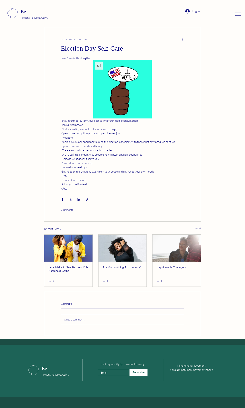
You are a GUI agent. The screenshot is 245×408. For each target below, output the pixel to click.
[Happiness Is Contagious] (176, 248)
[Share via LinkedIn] (78, 199)
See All (197, 228)
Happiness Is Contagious (171, 267)
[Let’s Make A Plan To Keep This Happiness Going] (68, 248)
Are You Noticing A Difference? (122, 267)
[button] (238, 14)
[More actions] (182, 39)
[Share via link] (86, 199)
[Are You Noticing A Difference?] (122, 248)
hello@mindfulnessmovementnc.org (191, 369)
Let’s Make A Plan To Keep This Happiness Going (68, 269)
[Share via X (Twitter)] (70, 199)
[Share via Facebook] (62, 199)
